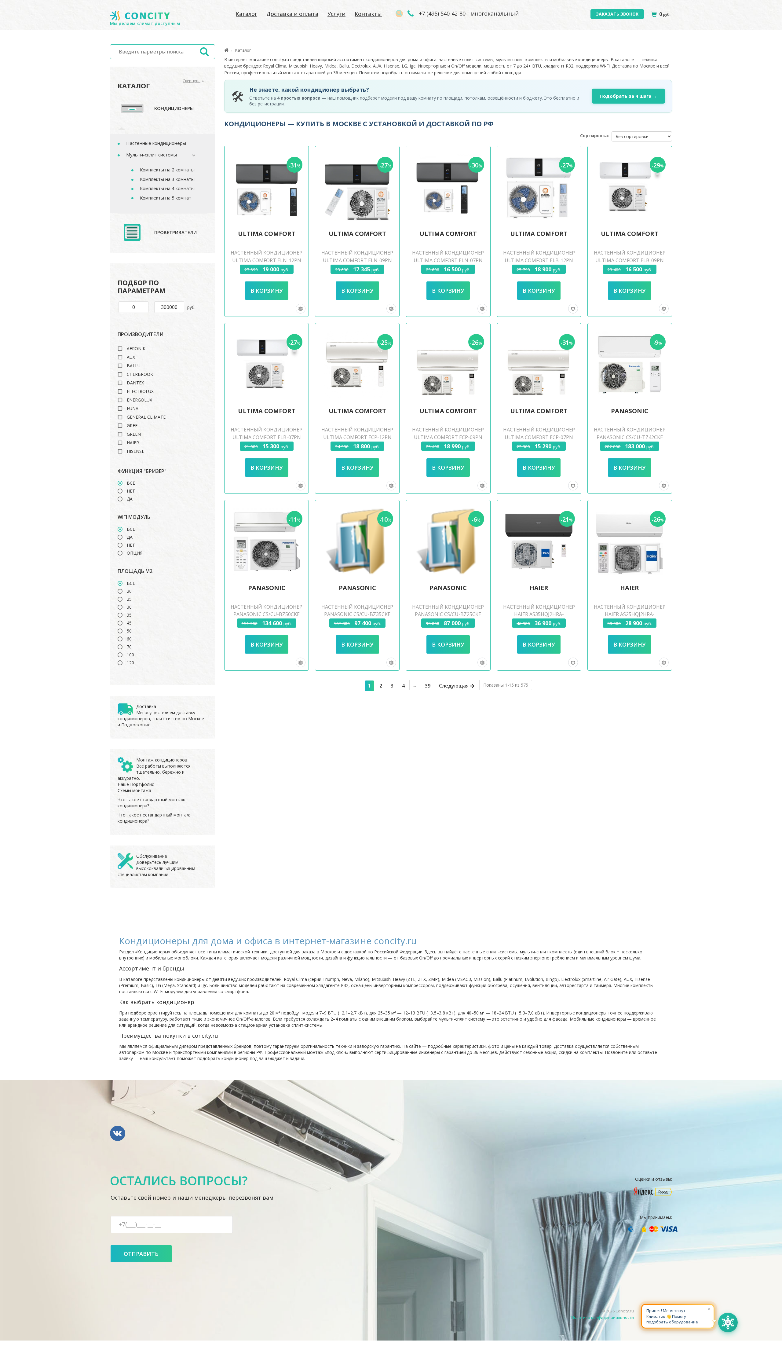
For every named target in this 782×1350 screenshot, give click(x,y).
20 (129, 591)
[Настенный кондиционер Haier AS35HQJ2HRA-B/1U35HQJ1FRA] (538, 541)
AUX (131, 357)
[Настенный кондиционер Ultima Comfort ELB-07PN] (266, 364)
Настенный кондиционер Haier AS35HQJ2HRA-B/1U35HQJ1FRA (539, 614)
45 (129, 623)
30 (129, 607)
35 (129, 615)
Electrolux (140, 391)
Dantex (135, 382)
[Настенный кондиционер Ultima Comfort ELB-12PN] (538, 187)
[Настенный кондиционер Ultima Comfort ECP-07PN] (538, 364)
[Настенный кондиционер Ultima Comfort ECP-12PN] (357, 364)
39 (427, 685)
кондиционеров (134, 718)
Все (131, 483)
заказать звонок (617, 14)
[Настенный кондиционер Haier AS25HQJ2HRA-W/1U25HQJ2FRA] (629, 541)
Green (134, 434)
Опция (134, 553)
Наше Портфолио (136, 784)
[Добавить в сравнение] (300, 309)
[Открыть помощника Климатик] (728, 1322)
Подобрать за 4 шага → (628, 96)
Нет (131, 491)
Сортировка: (594, 135)
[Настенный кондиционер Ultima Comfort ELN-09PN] (357, 187)
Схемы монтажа (134, 790)
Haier (133, 442)
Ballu (134, 365)
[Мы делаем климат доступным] (140, 15)
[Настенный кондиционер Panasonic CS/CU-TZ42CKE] (629, 364)
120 (130, 662)
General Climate (146, 417)
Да (130, 499)
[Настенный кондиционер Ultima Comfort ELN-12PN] (266, 187)
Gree (132, 425)
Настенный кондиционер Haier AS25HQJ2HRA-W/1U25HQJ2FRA (630, 614)
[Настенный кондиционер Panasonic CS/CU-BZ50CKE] (266, 541)
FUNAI (133, 408)
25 (129, 599)
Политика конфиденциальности (602, 1317)
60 (129, 638)
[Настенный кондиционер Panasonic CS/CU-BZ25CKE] (448, 541)
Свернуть (191, 80)
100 (130, 654)
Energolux (139, 400)
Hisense (135, 451)
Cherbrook (140, 374)
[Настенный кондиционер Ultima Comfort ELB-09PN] (629, 187)
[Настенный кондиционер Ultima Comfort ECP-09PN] (448, 364)
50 (129, 631)
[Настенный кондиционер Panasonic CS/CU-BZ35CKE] (357, 541)
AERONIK (136, 348)
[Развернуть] (190, 155)
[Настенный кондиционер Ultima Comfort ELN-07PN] (448, 187)
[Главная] (226, 50)
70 (129, 646)
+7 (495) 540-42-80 (441, 13)
